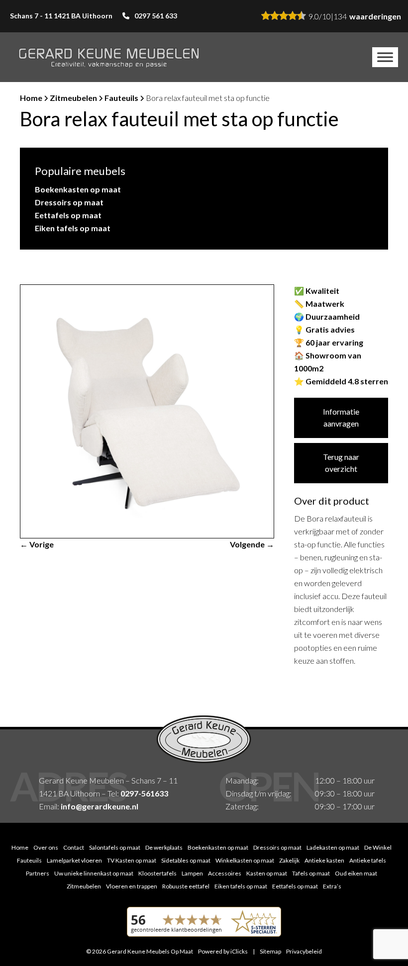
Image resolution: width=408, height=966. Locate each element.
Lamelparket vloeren (74, 860)
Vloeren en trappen (131, 886)
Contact (73, 847)
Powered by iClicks (223, 951)
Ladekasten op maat (332, 847)
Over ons (45, 847)
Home (31, 97)
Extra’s (332, 886)
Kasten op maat (266, 873)
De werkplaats (164, 847)
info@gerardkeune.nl (99, 806)
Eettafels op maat (68, 215)
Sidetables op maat (185, 860)
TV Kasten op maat (131, 860)
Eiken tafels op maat (72, 228)
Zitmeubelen (73, 97)
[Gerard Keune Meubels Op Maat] (109, 57)
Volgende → (252, 544)
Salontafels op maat (114, 847)
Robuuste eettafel (185, 886)
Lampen (192, 873)
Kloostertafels (157, 873)
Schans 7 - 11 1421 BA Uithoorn (61, 15)
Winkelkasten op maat (244, 860)
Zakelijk (289, 860)
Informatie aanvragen (341, 417)
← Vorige (37, 544)
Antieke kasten (324, 860)
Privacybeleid (304, 951)
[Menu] (385, 57)
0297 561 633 (155, 15)
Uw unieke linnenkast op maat (93, 873)
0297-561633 (144, 793)
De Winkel (378, 847)
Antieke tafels (367, 860)
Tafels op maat (311, 873)
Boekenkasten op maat (78, 189)
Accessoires (224, 873)
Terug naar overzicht (341, 462)
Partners (37, 873)
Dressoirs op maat (69, 202)
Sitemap (270, 951)
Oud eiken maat (356, 873)
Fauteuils (121, 97)
